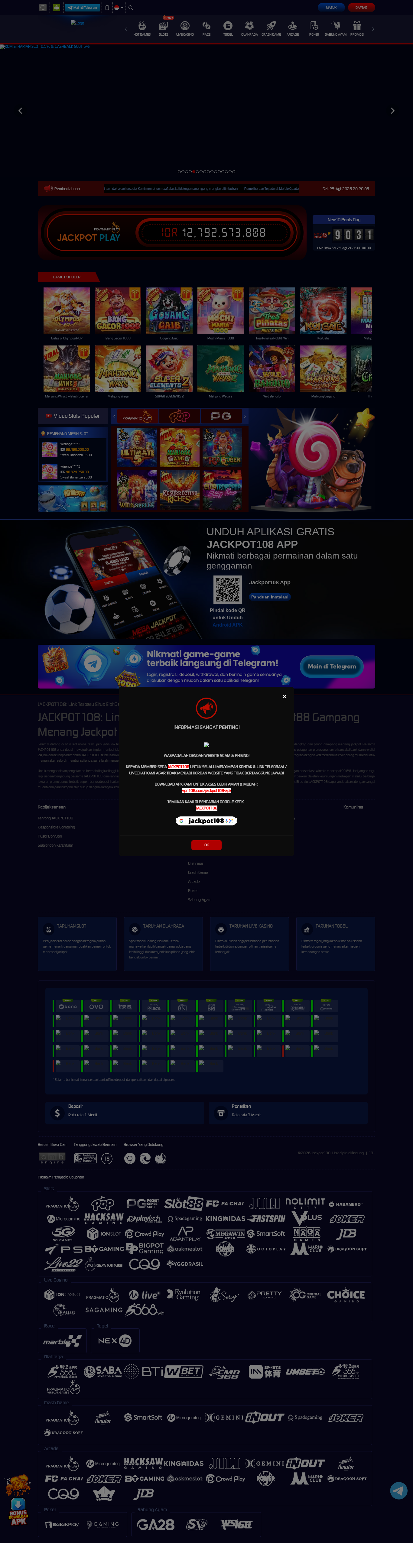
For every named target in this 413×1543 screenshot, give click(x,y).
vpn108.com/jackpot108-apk (206, 790)
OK (206, 845)
